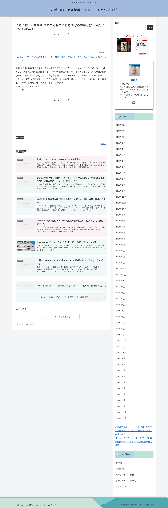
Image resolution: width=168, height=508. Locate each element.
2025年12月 (121, 125)
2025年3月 (120, 179)
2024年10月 (121, 209)
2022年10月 (121, 352)
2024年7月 (120, 227)
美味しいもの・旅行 (125, 474)
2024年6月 (120, 233)
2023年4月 (120, 316)
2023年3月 (120, 322)
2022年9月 (120, 358)
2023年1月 (120, 334)
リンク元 (20, 90)
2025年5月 (120, 167)
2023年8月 (120, 292)
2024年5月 (120, 239)
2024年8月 (120, 221)
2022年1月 (120, 406)
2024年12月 (121, 197)
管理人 (134, 80)
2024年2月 (120, 256)
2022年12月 (121, 340)
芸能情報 (21, 137)
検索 (117, 23)
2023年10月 (121, 280)
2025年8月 (120, 149)
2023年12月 (121, 268)
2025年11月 (121, 131)
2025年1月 (120, 191)
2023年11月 (121, 275)
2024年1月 (120, 263)
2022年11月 (121, 346)
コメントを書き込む (61, 316)
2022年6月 (120, 376)
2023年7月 (120, 298)
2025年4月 (120, 173)
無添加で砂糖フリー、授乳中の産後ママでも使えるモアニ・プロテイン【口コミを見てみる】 (133, 430)
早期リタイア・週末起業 (127, 480)
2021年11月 (121, 418)
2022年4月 (120, 388)
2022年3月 (120, 394)
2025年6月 (120, 161)
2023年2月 (120, 328)
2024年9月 (120, 215)
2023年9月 (120, 286)
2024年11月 (121, 203)
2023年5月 (120, 310)
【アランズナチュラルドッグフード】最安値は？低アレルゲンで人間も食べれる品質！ (133, 442)
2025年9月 (120, 143)
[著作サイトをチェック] (134, 103)
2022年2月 (120, 400)
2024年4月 (120, 245)
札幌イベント (122, 486)
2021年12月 (121, 412)
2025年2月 (120, 185)
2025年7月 (120, 155)
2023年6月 (120, 304)
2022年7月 (120, 370)
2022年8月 (120, 364)
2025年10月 (121, 137)
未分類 (119, 462)
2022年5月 (120, 382)
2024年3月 (120, 251)
